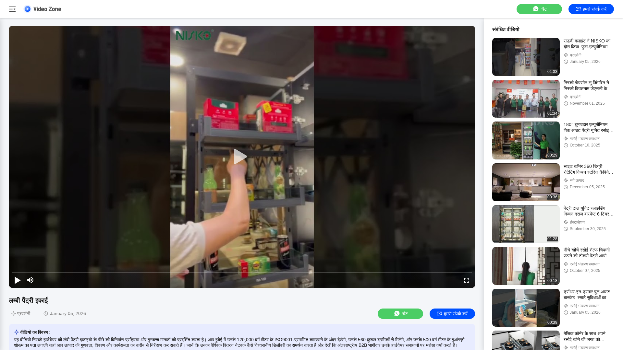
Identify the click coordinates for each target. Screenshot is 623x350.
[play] (242, 157)
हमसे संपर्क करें (594, 9)
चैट (544, 9)
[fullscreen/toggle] (466, 280)
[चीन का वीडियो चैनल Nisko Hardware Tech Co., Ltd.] (42, 9)
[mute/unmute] (30, 280)
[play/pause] (17, 280)
